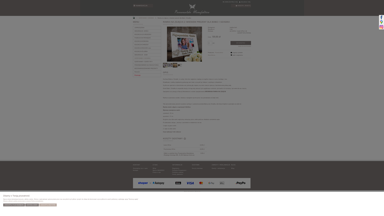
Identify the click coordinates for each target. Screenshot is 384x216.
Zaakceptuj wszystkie (47, 205)
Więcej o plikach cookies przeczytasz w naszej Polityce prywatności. (23, 201)
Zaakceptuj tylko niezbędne (14, 205)
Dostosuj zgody (32, 205)
